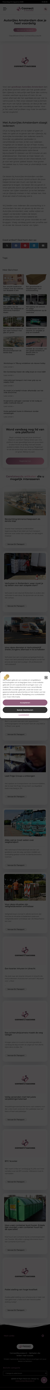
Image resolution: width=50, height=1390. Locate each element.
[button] (46, 677)
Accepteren (25, 703)
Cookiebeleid (24, 715)
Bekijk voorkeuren (25, 710)
